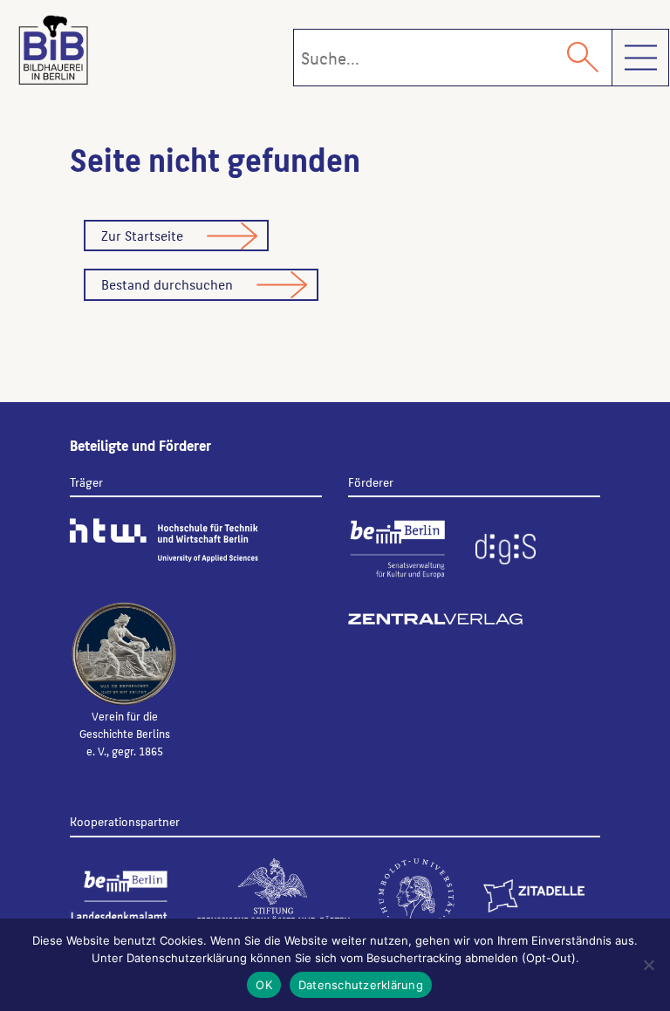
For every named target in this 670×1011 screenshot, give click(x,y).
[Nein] (648, 964)
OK (264, 985)
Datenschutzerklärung (360, 985)
